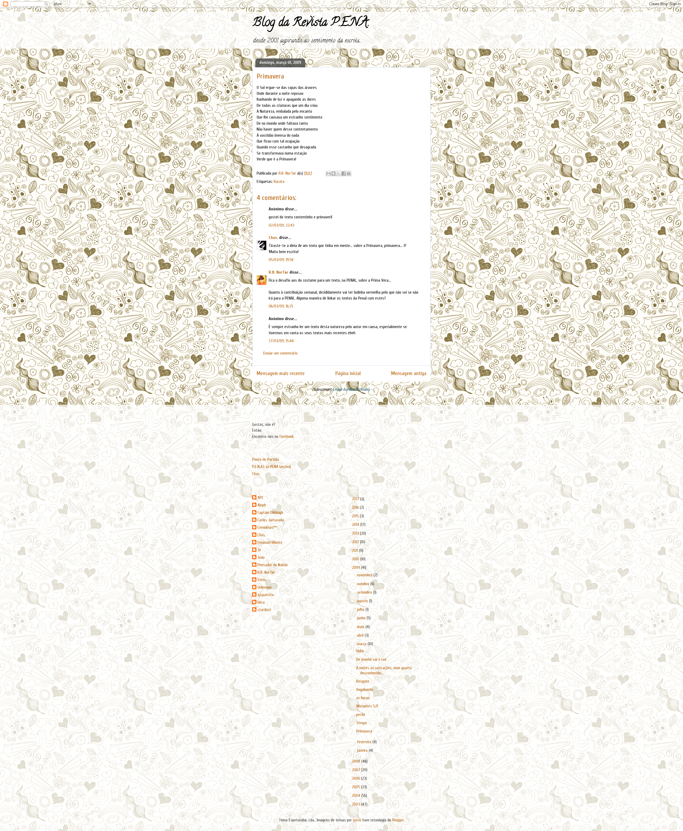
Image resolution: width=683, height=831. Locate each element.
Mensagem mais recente (281, 373)
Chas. (273, 237)
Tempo (361, 722)
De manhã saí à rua (371, 659)
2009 (356, 567)
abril (361, 635)
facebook (286, 436)
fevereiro (364, 741)
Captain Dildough (270, 512)
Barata (279, 181)
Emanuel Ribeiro (269, 542)
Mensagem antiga (408, 373)
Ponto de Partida (265, 459)
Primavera (364, 731)
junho (362, 618)
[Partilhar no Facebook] (343, 173)
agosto (363, 600)
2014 (356, 524)
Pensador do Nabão (272, 564)
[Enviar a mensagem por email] (328, 173)
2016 (356, 507)
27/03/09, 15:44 (281, 340)
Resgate (362, 681)
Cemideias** (267, 527)
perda (360, 714)
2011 (355, 550)
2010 (356, 559)
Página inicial (348, 373)
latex (357, 820)
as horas (363, 697)
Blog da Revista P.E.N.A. (311, 23)
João (261, 557)
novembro (365, 575)
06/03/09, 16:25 (281, 306)
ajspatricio (265, 594)
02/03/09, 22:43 (281, 225)
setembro (365, 592)
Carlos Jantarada (270, 520)
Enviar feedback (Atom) (351, 389)
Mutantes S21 (367, 706)
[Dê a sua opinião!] (333, 173)
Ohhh (360, 651)
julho (361, 609)
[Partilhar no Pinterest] (348, 173)
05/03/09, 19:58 (281, 259)
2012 (356, 541)
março (362, 643)
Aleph (261, 505)
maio (361, 626)
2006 (356, 778)
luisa (261, 602)
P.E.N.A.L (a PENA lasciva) (271, 466)
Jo (259, 550)
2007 (356, 769)
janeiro (363, 750)
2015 (356, 516)
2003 (356, 804)
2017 (356, 499)
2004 (356, 795)
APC (260, 497)
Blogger (398, 820)
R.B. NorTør (278, 272)
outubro (363, 583)
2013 (356, 533)
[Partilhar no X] (338, 173)
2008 (356, 761)
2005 (356, 787)
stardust (264, 609)
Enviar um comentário (280, 353)
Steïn (261, 579)
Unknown (264, 587)
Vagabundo (364, 689)
